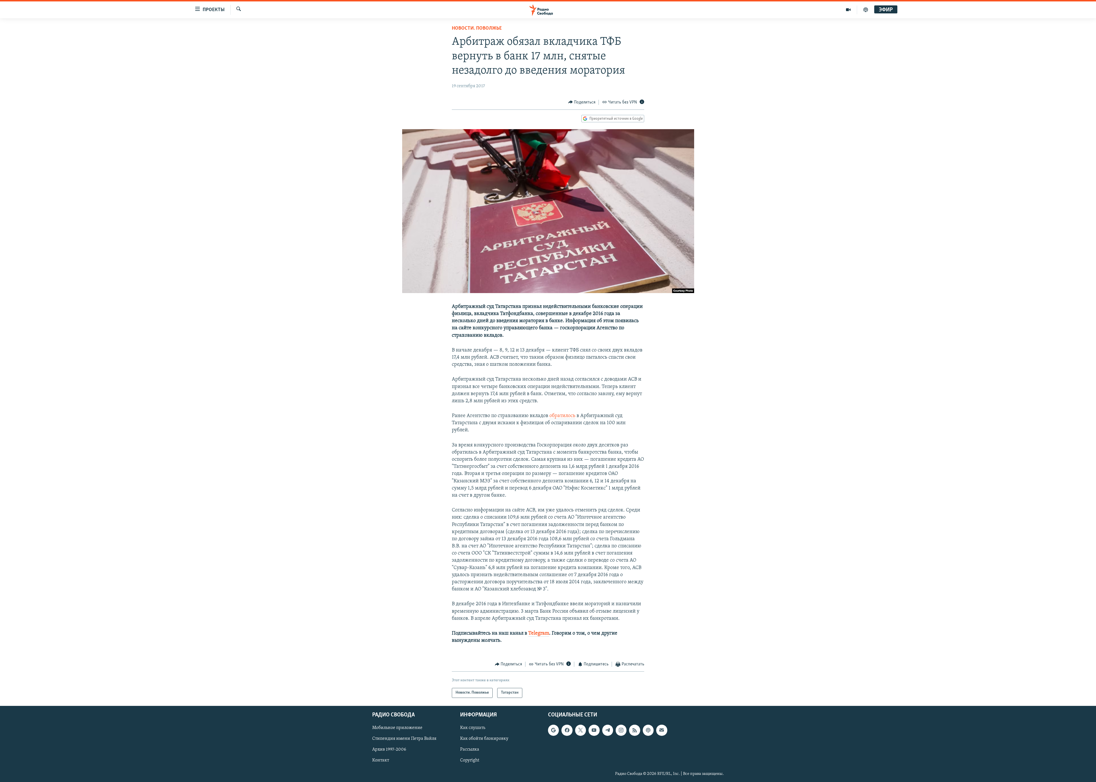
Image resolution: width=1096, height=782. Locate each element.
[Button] (582, 102)
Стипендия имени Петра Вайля (404, 738)
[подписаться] (661, 730)
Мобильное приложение (397, 728)
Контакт (380, 760)
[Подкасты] (648, 730)
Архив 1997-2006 (389, 749)
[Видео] (848, 9)
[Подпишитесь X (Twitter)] (580, 730)
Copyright (469, 760)
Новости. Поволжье (477, 28)
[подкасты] (865, 9)
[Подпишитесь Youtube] (594, 730)
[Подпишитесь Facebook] (566, 730)
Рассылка (469, 749)
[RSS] (634, 730)
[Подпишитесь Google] (553, 730)
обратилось (562, 416)
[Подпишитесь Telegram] (607, 730)
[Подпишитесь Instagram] (621, 730)
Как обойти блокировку (484, 738)
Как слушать (472, 728)
